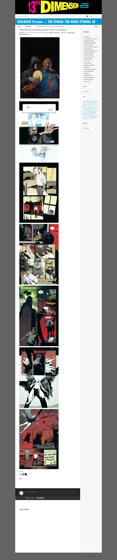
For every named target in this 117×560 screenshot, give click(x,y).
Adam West (85, 101)
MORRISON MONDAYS (89, 65)
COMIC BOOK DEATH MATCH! (91, 47)
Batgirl (86, 102)
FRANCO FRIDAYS (88, 59)
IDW (89, 109)
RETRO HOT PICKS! (88, 79)
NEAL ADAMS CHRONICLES (90, 69)
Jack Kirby (93, 109)
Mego (93, 111)
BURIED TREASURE (88, 45)
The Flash (97, 116)
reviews (95, 114)
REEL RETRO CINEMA (89, 77)
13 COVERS (86, 36)
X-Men (90, 118)
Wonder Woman (86, 118)
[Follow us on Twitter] (87, 16)
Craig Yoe (92, 105)
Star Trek (84, 116)
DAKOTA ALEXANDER (89, 53)
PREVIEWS (28, 26)
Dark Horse (96, 105)
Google (38, 498)
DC (84, 106)
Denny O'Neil (88, 107)
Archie (94, 101)
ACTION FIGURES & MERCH (90, 38)
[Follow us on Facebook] (91, 16)
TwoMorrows (93, 117)
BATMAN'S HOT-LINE (89, 41)
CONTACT (25, 16)
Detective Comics (94, 107)
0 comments (61, 29)
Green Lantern (85, 109)
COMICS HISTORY (88, 49)
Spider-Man (92, 115)
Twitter (43, 498)
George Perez (90, 108)
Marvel (89, 111)
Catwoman (85, 105)
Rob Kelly (87, 115)
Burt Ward (89, 104)
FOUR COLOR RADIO (89, 57)
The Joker (84, 117)
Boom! (86, 104)
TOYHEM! (88, 117)
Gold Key (95, 108)
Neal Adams (92, 112)
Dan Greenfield (34, 29)
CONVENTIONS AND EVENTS (91, 51)
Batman (90, 102)
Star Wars (87, 116)
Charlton (88, 105)
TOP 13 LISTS (87, 81)
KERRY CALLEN (87, 63)
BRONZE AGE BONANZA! (90, 43)
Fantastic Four (85, 108)
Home (19, 26)
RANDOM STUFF (88, 75)
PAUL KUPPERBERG (88, 71)
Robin (84, 115)
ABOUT (19, 16)
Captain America (93, 104)
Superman (92, 116)
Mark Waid (84, 111)
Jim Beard (97, 109)
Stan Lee (96, 115)
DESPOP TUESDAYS (88, 55)
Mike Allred (87, 112)
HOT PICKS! (87, 61)
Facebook (40, 498)
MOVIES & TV (87, 67)
